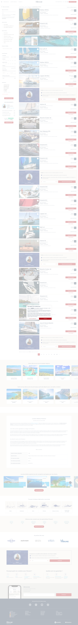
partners (32, 308)
